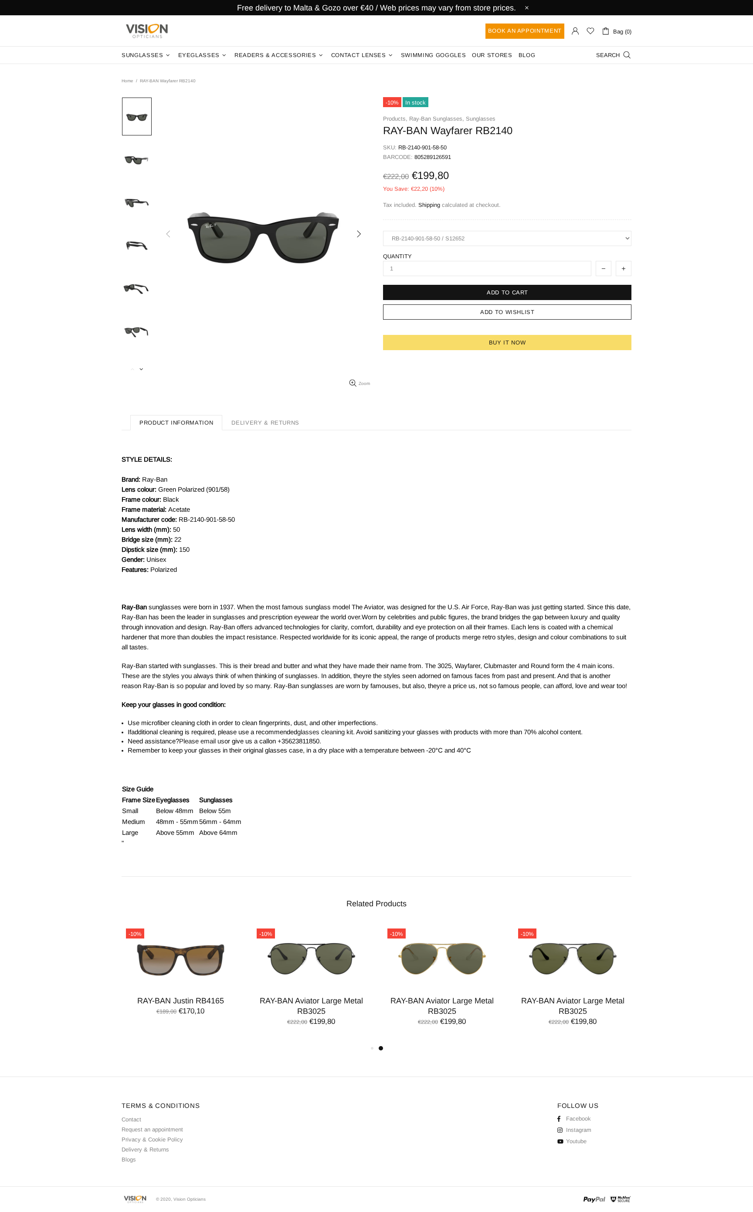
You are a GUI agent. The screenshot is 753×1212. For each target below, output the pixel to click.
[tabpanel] (441, 983)
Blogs (129, 1159)
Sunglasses (480, 118)
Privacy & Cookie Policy (152, 1139)
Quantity (397, 256)
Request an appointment (152, 1129)
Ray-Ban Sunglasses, (436, 118)
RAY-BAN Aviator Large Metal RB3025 (311, 1006)
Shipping (429, 205)
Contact (131, 1119)
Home (127, 80)
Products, (395, 118)
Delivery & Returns (145, 1149)
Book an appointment (525, 30)
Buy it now (507, 342)
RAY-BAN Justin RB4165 (180, 1000)
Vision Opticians (148, 31)
